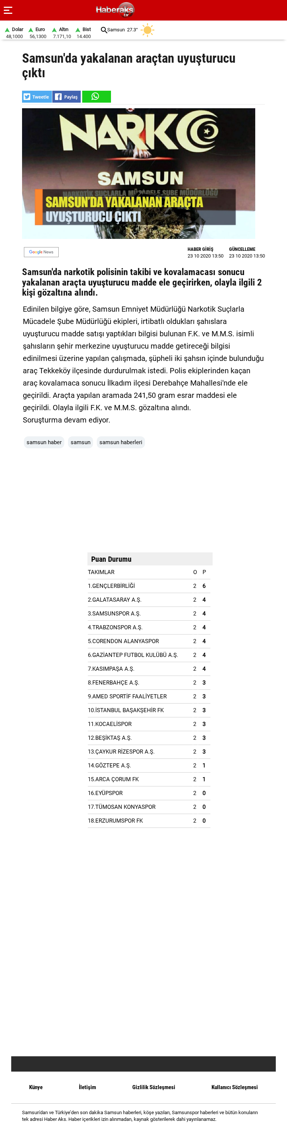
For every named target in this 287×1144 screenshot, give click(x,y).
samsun (80, 442)
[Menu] (8, 10)
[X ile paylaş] (37, 97)
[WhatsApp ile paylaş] (96, 97)
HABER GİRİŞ (200, 249)
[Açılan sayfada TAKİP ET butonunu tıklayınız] (41, 252)
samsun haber (44, 442)
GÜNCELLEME (242, 249)
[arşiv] (104, 30)
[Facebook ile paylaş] (66, 97)
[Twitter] (153, 1132)
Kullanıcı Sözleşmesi (235, 1087)
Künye (36, 1087)
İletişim (87, 1087)
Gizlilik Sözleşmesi (153, 1087)
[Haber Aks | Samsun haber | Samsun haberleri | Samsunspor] (151, 10)
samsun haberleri (120, 442)
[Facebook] (134, 1132)
